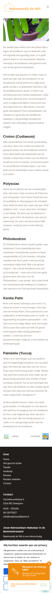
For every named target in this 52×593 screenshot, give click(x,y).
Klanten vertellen (12, 479)
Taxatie (7, 467)
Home (6, 459)
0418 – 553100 (11, 508)
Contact (7, 483)
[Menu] (48, 7)
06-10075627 (10, 512)
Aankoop (7, 471)
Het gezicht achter (12, 463)
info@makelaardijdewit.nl (16, 516)
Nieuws (7, 475)
